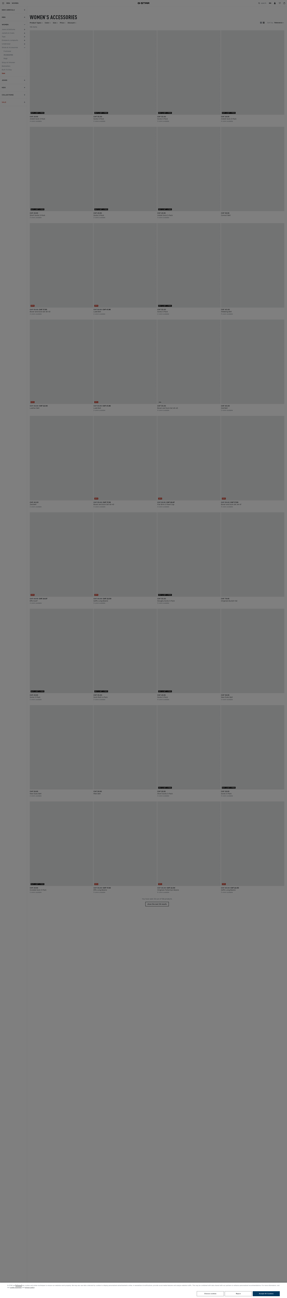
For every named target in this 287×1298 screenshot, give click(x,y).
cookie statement (16, 1287)
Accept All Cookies (266, 1294)
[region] (143, 1290)
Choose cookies (210, 1294)
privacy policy (29, 1287)
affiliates (19, 1285)
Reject (238, 1294)
